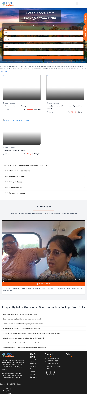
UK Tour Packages (64, 198)
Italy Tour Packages (20, 191)
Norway (22, 252)
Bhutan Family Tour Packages (9, 225)
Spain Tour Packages (7, 196)
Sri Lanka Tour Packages (23, 202)
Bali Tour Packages (51, 185)
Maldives (3, 252)
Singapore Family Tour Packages (46, 225)
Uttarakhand (45, 213)
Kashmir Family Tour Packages (62, 223)
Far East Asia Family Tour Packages (66, 225)
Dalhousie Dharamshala (18, 213)
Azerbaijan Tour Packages (23, 185)
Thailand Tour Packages (7, 198)
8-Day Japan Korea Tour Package (14, 150)
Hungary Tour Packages (63, 189)
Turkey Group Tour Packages (9, 242)
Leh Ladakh (59, 213)
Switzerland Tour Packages (37, 198)
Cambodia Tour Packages (8, 187)
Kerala (52, 213)
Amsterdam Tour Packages (37, 194)
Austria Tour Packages (38, 185)
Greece (33, 252)
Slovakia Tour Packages (35, 196)
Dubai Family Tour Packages (9, 223)
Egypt (74, 252)
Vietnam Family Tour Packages (27, 225)
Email (5, 43)
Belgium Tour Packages (64, 185)
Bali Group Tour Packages (62, 242)
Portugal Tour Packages (67, 194)
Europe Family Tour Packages (26, 223)
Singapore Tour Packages (8, 202)
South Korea (12, 103)
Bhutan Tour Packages (55, 200)
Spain (13, 254)
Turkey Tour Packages (22, 198)
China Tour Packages (22, 187)
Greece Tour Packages (49, 189)
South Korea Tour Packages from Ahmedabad (63, 172)
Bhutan (27, 252)
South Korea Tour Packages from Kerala (36, 175)
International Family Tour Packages (10, 227)
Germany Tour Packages (34, 189)
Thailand (3, 254)
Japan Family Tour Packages (44, 223)
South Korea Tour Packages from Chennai (12, 172)
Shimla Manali (37, 213)
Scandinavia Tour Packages (27, 200)
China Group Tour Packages (63, 240)
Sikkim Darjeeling (6, 213)
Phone (5, 36)
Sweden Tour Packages (66, 196)
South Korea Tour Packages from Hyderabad (60, 170)
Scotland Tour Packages (20, 196)
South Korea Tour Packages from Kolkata (12, 175)
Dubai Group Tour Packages (46, 240)
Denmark (80, 252)
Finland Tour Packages (7, 189)
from (25, 109)
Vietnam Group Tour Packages (27, 242)
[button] (77, 3)
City (4, 50)
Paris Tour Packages (20, 189)
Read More (3, 71)
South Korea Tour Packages (51, 196)
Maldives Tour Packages (22, 194)
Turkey (10, 252)
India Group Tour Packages (29, 240)
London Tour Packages (7, 194)
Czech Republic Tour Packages (52, 187)
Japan (6, 103)
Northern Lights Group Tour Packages (11, 238)
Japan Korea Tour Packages (48, 191)
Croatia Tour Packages (36, 187)
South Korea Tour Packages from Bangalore (38, 172)
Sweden (16, 252)
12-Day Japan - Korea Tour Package (15, 106)
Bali (9, 254)
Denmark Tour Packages (69, 187)
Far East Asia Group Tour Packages (11, 240)
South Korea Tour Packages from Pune (36, 170)
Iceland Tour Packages (7, 191)
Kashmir (29, 213)
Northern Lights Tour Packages (9, 200)
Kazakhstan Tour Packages (65, 191)
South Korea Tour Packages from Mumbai (12, 170)
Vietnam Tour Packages (77, 198)
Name (5, 29)
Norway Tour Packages (52, 194)
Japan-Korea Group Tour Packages (33, 238)
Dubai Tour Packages (51, 198)
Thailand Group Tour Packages (45, 242)
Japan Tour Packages (33, 191)
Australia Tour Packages (7, 185)
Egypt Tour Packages (42, 200)
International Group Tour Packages (54, 238)
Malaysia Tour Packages (69, 200)
